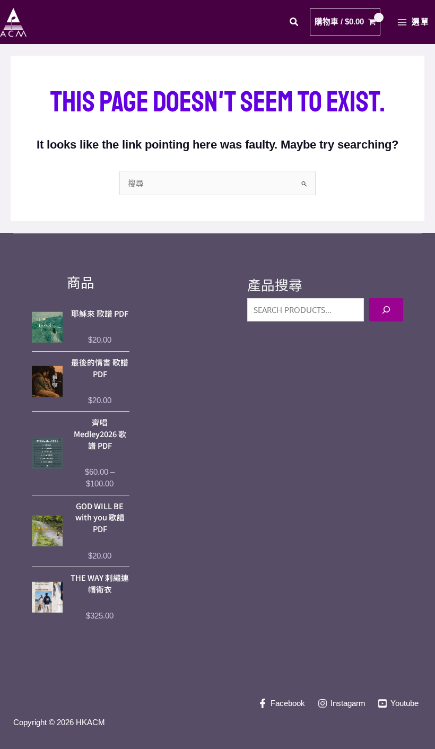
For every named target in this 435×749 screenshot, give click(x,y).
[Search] (386, 309)
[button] (294, 23)
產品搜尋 (274, 285)
